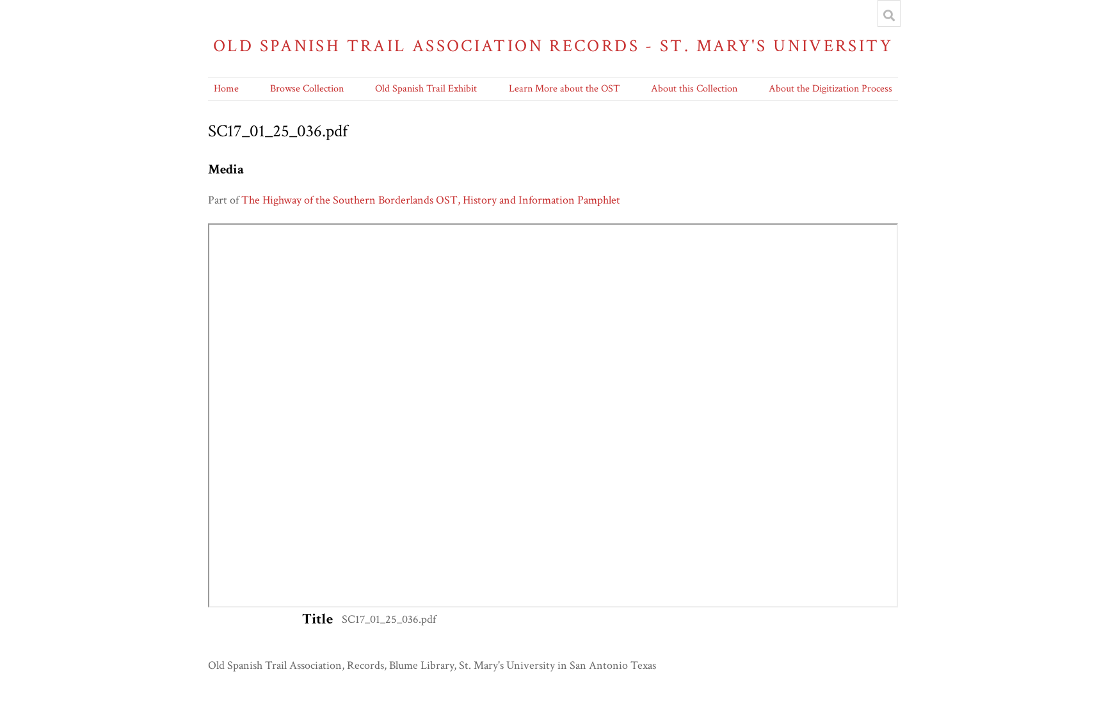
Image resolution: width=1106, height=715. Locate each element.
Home (226, 88)
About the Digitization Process (830, 88)
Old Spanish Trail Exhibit (426, 88)
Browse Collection (307, 88)
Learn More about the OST (564, 88)
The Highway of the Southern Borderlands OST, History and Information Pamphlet (430, 200)
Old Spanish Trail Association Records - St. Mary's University (553, 46)
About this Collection (694, 88)
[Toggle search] (889, 15)
